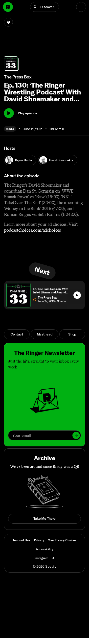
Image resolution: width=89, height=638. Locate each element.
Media (10, 129)
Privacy (39, 540)
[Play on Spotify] (8, 22)
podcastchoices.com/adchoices (32, 230)
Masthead (44, 334)
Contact (16, 334)
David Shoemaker (61, 160)
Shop (72, 334)
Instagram (41, 558)
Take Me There (44, 518)
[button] (44, 7)
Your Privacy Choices (62, 540)
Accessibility (44, 549)
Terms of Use (21, 540)
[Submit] (76, 435)
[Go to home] (8, 7)
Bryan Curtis (23, 160)
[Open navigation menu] (81, 7)
